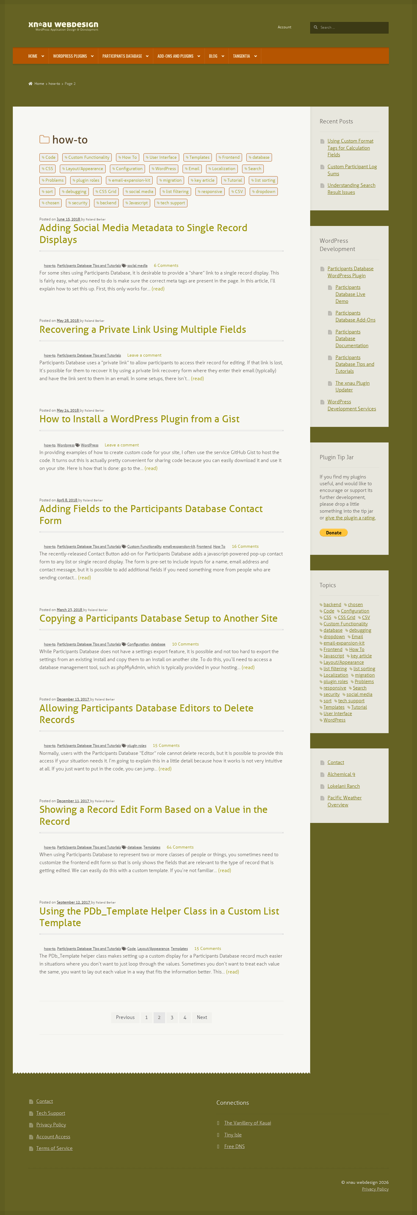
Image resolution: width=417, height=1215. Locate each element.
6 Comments (166, 266)
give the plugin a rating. (350, 518)
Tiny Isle (233, 1135)
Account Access (53, 1137)
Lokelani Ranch (344, 786)
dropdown (265, 192)
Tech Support (50, 1113)
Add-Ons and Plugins (176, 56)
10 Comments (185, 644)
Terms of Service (54, 1148)
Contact (336, 762)
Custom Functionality (88, 157)
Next (202, 1017)
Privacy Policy (51, 1125)
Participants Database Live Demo (350, 294)
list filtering (177, 192)
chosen (52, 203)
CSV (239, 192)
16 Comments (245, 546)
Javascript (138, 203)
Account (284, 27)
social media (141, 192)
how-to (54, 84)
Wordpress (65, 445)
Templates (199, 157)
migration (172, 180)
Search (254, 169)
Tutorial (234, 180)
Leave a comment (144, 355)
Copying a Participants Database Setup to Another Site (158, 619)
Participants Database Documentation (351, 338)
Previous (125, 1017)
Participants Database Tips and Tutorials (89, 266)
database (261, 157)
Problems (54, 180)
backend (108, 203)
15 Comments (166, 746)
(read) (158, 289)
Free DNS (234, 1146)
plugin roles (87, 180)
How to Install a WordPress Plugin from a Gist (139, 419)
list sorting (265, 180)
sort (49, 192)
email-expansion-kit (131, 180)
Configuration (129, 169)
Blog (213, 56)
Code (50, 157)
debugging (76, 192)
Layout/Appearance (84, 169)
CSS (49, 169)
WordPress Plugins (70, 56)
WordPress (165, 169)
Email (194, 169)
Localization (223, 169)
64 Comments (180, 847)
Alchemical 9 (341, 774)
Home (32, 56)
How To (129, 157)
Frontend (231, 157)
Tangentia (241, 56)
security (79, 203)
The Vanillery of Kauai (247, 1123)
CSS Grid (107, 192)
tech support (173, 203)
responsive (211, 192)
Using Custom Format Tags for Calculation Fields (350, 148)
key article (204, 180)
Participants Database (122, 56)
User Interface (163, 157)
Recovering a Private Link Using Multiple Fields (142, 330)
